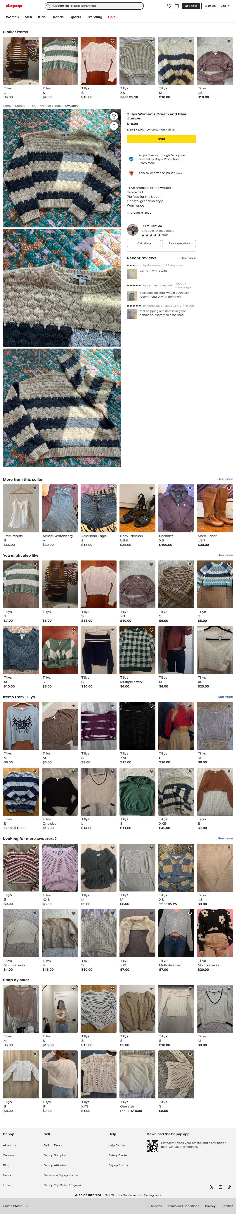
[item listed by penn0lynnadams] (60, 1009)
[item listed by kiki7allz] (21, 1009)
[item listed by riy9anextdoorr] (60, 868)
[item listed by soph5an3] (137, 1074)
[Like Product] (34, 41)
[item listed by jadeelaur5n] (99, 933)
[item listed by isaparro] (21, 792)
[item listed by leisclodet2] (137, 792)
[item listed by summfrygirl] (99, 1074)
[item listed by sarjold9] (137, 650)
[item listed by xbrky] (176, 1009)
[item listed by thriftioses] (176, 868)
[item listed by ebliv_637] (215, 792)
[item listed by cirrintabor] (60, 584)
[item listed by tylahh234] (60, 1074)
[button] (169, 235)
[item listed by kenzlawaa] (215, 726)
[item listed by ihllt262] (60, 792)
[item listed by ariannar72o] (215, 868)
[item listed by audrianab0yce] (60, 933)
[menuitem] (12, 17)
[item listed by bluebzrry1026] (60, 650)
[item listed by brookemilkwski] (215, 1009)
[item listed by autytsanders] (99, 650)
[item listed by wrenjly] (21, 1074)
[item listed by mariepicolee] (176, 792)
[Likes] (169, 5)
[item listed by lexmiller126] (21, 508)
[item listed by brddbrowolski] (21, 650)
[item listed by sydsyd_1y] (21, 933)
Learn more (147, 163)
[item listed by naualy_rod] (99, 868)
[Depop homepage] (14, 6)
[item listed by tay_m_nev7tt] (60, 726)
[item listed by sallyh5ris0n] (21, 726)
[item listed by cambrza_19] (176, 1074)
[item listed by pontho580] (137, 1009)
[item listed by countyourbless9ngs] (137, 726)
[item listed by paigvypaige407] (137, 584)
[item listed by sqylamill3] (99, 726)
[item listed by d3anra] (99, 792)
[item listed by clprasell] (21, 868)
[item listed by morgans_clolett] (215, 933)
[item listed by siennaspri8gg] (176, 584)
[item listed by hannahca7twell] (215, 584)
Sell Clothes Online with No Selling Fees (133, 1195)
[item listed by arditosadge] (176, 650)
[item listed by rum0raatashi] (215, 650)
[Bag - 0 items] (176, 5)
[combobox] (94, 6)
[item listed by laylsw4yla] (176, 933)
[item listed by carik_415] (137, 933)
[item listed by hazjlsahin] (99, 1009)
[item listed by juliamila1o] (176, 726)
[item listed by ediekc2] (137, 868)
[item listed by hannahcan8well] (21, 584)
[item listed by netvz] (99, 584)
